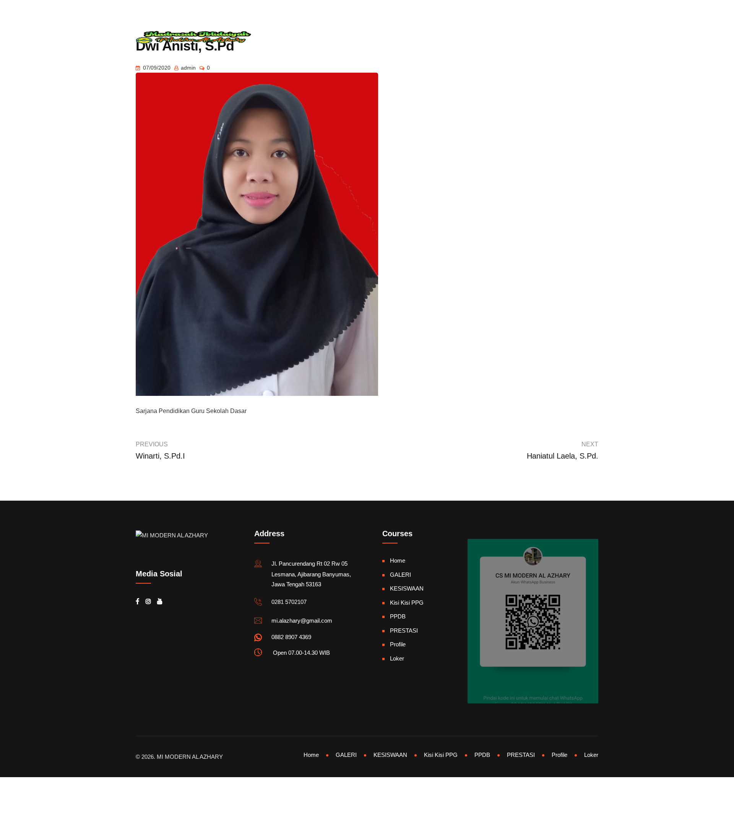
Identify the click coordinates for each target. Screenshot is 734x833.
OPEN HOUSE (481, 37)
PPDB (398, 616)
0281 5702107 (289, 602)
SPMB (441, 37)
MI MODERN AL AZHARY (190, 756)
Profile (398, 644)
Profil (291, 37)
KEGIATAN (527, 37)
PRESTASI (407, 37)
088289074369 (246, 10)
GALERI (324, 37)
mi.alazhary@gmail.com (174, 10)
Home (260, 37)
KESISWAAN (364, 37)
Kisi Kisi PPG (407, 602)
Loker (397, 658)
